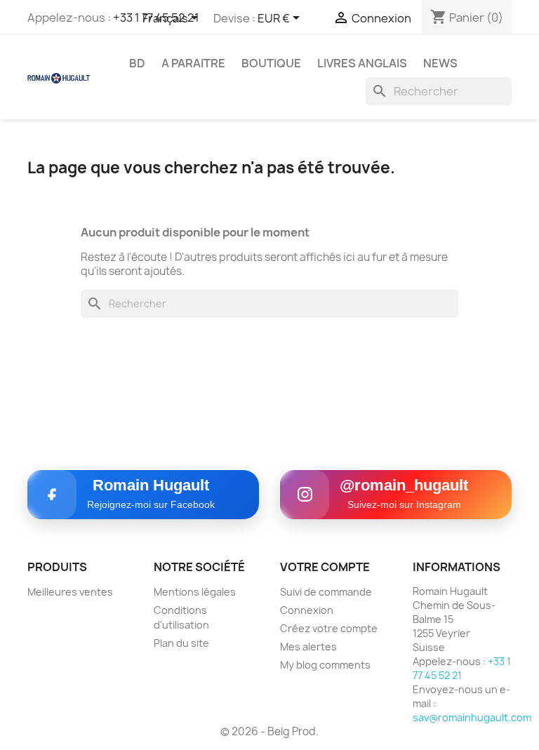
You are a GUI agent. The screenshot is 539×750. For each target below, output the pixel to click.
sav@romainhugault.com (472, 717)
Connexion (306, 610)
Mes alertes (308, 646)
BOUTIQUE (271, 63)
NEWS (440, 63)
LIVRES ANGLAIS (362, 63)
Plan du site (181, 643)
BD (137, 63)
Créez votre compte (329, 628)
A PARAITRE (193, 63)
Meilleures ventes (70, 591)
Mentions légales (195, 591)
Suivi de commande (326, 591)
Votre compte (325, 567)
